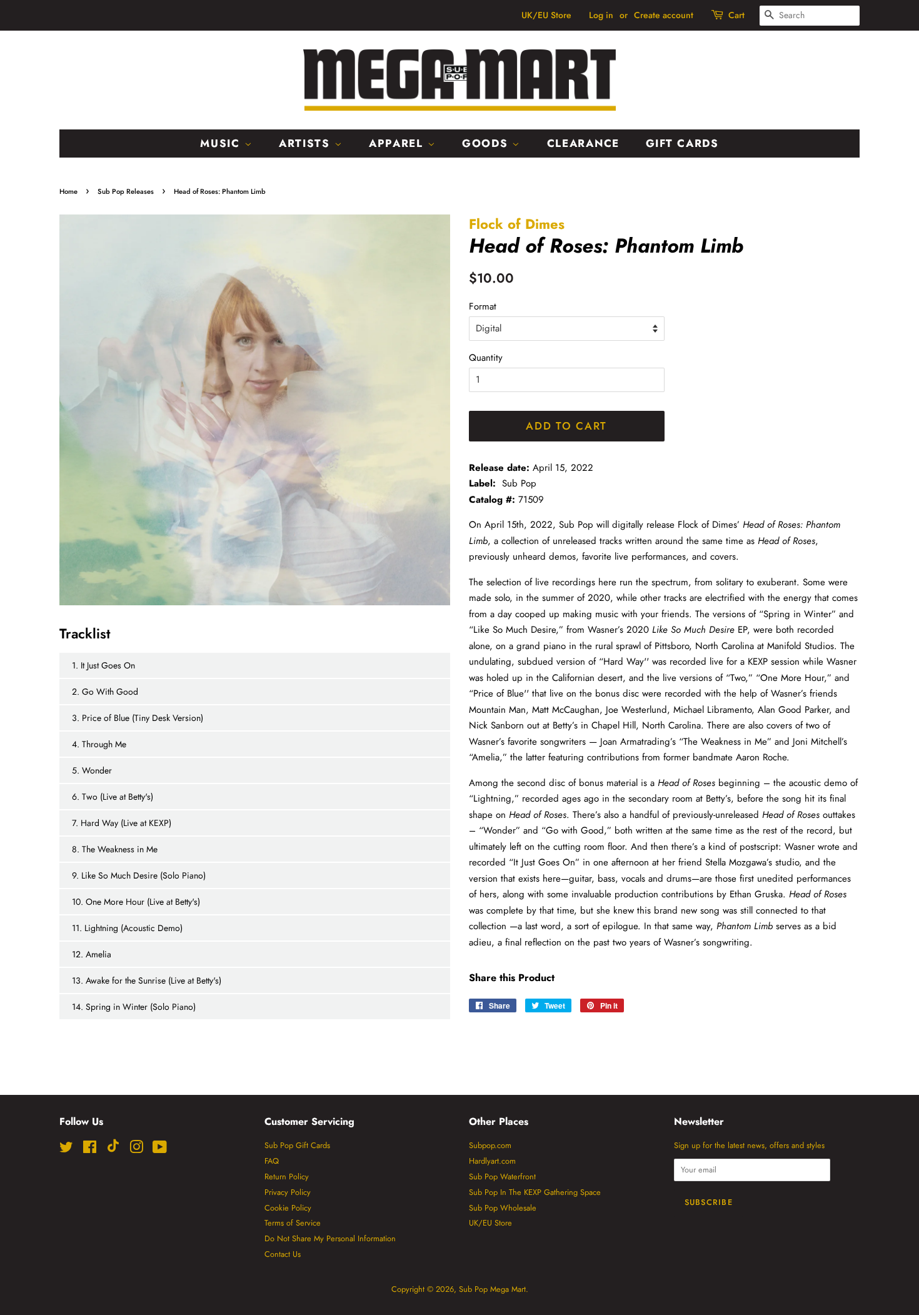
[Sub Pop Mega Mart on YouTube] (160, 1150)
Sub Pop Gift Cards (297, 1145)
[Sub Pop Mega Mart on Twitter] (66, 1150)
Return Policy (286, 1176)
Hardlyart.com (492, 1161)
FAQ (271, 1161)
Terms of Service (292, 1223)
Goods (487, 143)
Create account (663, 15)
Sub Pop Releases (126, 191)
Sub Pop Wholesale (502, 1208)
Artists (306, 143)
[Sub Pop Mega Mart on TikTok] (113, 1150)
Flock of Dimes (517, 224)
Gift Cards (682, 143)
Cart (736, 15)
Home (68, 191)
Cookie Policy (287, 1208)
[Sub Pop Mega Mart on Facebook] (90, 1150)
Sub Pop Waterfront (502, 1176)
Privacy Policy (287, 1192)
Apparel (398, 143)
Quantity (486, 358)
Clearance (583, 143)
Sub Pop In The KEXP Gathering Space (535, 1192)
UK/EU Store (546, 15)
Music (222, 143)
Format (482, 306)
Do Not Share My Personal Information (330, 1238)
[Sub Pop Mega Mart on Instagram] (136, 1150)
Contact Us (282, 1254)
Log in (601, 15)
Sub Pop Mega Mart (492, 1289)
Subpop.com (490, 1145)
